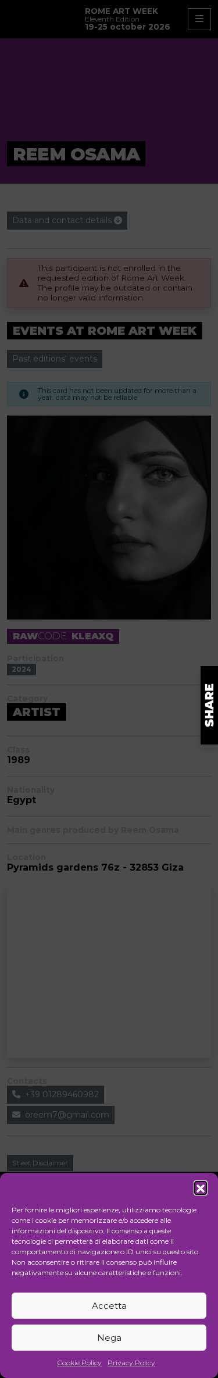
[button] (200, 1187)
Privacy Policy (131, 1362)
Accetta (109, 1305)
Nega (109, 1337)
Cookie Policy (79, 1362)
